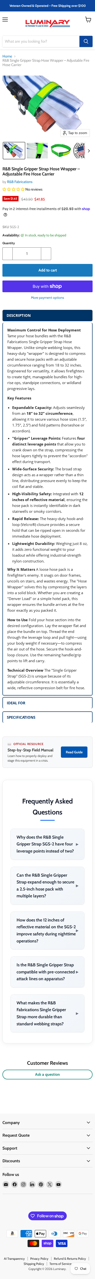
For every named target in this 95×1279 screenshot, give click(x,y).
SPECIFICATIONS (21, 717)
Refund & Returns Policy (70, 1258)
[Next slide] (89, 151)
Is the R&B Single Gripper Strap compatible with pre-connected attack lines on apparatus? (47, 971)
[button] (14, 150)
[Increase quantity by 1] (46, 253)
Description (19, 315)
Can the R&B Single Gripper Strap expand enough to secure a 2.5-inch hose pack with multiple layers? (47, 885)
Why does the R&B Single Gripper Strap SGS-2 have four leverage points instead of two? (47, 843)
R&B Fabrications (19, 182)
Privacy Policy (39, 1258)
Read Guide (74, 752)
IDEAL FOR (16, 702)
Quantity (8, 243)
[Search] (86, 41)
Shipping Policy (34, 1264)
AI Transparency (14, 1258)
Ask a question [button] (47, 1074)
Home (7, 56)
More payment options (47, 298)
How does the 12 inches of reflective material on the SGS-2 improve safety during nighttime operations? (47, 930)
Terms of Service (60, 1264)
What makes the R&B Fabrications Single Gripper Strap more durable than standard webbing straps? (47, 1013)
